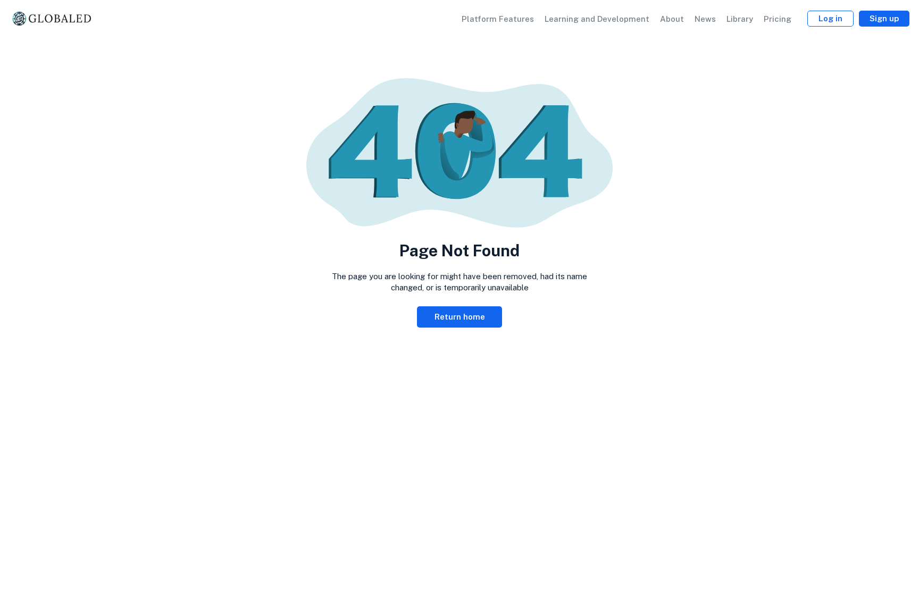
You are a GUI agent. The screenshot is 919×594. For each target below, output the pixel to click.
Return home (460, 316)
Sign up (884, 18)
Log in (830, 18)
